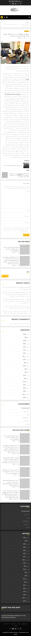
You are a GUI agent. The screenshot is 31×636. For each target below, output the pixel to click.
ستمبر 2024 (26, 397)
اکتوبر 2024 (26, 394)
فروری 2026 (26, 343)
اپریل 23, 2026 (15, 486)
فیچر (28, 414)
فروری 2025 (26, 381)
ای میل (27, 216)
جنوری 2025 (26, 385)
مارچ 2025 (27, 378)
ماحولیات (27, 421)
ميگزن (28, 424)
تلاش (28, 271)
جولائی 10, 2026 (15, 252)
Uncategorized (25, 408)
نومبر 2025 (26, 353)
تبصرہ (27, 191)
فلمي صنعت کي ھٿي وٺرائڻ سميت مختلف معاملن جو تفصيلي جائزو (11, 248)
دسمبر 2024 (26, 388)
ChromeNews (22, 632)
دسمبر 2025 (26, 350)
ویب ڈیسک (26, 38)
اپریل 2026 (26, 340)
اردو (2, 17)
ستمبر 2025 (26, 359)
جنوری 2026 (26, 347)
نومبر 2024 (26, 391)
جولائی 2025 (26, 366)
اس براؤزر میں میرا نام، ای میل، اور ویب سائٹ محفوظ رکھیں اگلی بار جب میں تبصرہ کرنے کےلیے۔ (15, 229)
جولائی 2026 (26, 334)
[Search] (4, 17)
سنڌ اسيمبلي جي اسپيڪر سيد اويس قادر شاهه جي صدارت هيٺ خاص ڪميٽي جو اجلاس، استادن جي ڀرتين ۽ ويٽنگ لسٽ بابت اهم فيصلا (10, 260)
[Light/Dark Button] (7, 17)
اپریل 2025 (26, 375)
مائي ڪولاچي (27, 31)
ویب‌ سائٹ (27, 222)
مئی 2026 (27, 337)
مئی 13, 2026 (15, 474)
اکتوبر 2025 (26, 356)
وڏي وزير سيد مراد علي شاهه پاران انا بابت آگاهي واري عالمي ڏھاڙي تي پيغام (10, 471)
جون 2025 (27, 369)
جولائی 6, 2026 (15, 464)
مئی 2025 (27, 372)
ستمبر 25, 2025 (20, 38)
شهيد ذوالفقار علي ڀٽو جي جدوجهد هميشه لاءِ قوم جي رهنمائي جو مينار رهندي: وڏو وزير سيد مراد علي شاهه (16, 301)
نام (28, 210)
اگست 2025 (27, 362)
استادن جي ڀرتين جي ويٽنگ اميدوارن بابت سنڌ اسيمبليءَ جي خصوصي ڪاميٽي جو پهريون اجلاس (11, 482)
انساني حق (27, 411)
